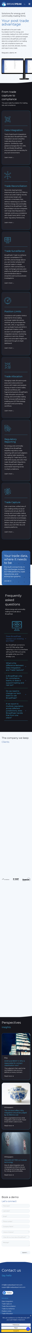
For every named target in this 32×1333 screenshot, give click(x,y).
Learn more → (9, 157)
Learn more (8, 411)
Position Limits (6, 1311)
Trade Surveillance (8, 1309)
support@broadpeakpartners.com (13, 1287)
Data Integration (7, 1301)
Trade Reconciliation (9, 1306)
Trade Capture (7, 1304)
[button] (2, 879)
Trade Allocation (7, 1313)
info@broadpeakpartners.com (12, 1285)
